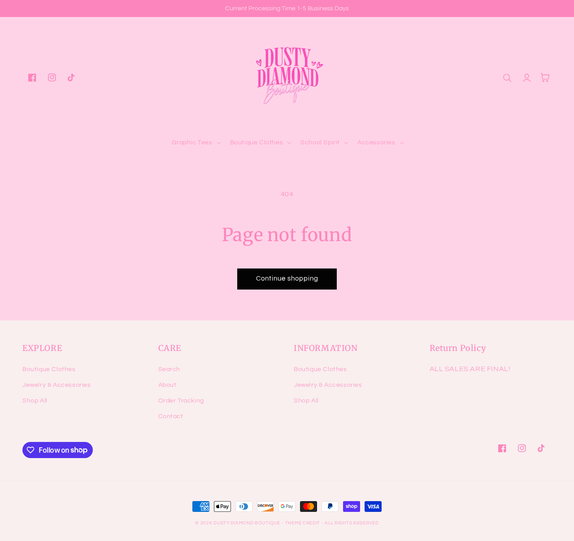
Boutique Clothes (49, 369)
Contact (170, 416)
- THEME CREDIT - (303, 523)
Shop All (35, 401)
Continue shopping (287, 278)
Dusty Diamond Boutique (246, 523)
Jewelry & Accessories (56, 385)
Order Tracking (181, 401)
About (167, 385)
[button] (195, 142)
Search (169, 369)
